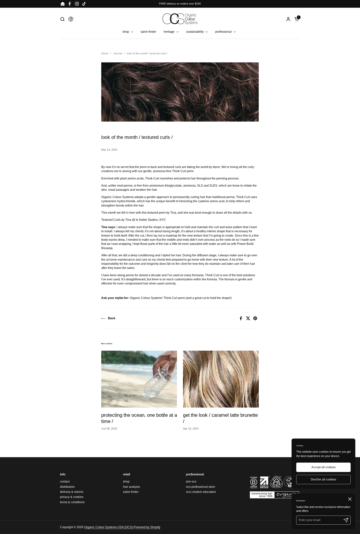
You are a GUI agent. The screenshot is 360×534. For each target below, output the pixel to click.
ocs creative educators (201, 491)
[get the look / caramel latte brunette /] (221, 379)
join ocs (191, 481)
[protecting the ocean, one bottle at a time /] (139, 379)
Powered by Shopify (147, 527)
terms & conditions (72, 502)
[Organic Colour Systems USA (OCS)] (180, 19)
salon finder (131, 491)
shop (126, 481)
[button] (62, 19)
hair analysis (131, 486)
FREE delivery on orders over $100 (180, 3)
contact (65, 481)
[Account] (288, 19)
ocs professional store (200, 486)
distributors (67, 486)
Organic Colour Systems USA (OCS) (108, 527)
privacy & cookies (71, 496)
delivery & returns (71, 491)
